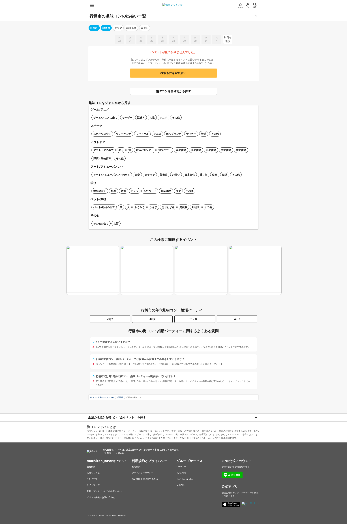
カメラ (134, 191)
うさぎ (153, 207)
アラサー (194, 319)
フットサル (142, 133)
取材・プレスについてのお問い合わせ (105, 491)
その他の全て (101, 223)
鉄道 (224, 174)
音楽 (137, 174)
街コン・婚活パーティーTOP (102, 397)
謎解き (141, 117)
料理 (113, 191)
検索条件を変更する (173, 73)
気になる (240, 7)
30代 (152, 319)
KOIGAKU (181, 472)
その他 (176, 117)
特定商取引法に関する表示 (145, 478)
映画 (214, 174)
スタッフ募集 (93, 472)
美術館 (163, 174)
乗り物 (203, 174)
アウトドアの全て (103, 150)
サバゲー (127, 117)
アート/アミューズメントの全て (111, 174)
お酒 (116, 223)
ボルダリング (173, 133)
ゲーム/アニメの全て (105, 117)
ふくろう (139, 207)
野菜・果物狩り (102, 158)
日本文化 (190, 174)
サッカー (191, 133)
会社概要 (91, 466)
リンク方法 (92, 478)
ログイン (247, 7)
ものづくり (149, 191)
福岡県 (120, 397)
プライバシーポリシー (142, 472)
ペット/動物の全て (104, 207)
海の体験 (181, 150)
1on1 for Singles (185, 478)
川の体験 (196, 150)
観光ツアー (164, 150)
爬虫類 (183, 207)
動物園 (196, 207)
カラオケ (150, 174)
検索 (254, 7)
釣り (121, 150)
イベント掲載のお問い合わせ (101, 497)
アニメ (163, 117)
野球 (203, 133)
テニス (157, 133)
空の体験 (226, 150)
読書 (123, 191)
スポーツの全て (102, 133)
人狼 (152, 117)
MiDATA (181, 485)
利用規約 (136, 466)
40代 (237, 319)
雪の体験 (241, 150)
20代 (110, 319)
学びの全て (99, 191)
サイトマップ (93, 485)
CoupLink (181, 466)
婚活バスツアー (145, 150)
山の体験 (211, 150)
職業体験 (166, 191)
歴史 (178, 191)
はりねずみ (168, 207)
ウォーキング (123, 133)
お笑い (176, 174)
